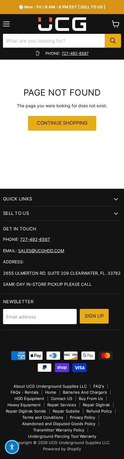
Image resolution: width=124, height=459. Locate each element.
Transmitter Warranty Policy (58, 430)
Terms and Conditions (42, 417)
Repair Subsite (66, 411)
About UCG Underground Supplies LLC (50, 386)
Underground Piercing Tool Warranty (62, 436)
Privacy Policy (82, 417)
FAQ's (98, 386)
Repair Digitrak (96, 404)
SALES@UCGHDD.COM (41, 250)
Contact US (61, 398)
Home (50, 392)
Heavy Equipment (24, 404)
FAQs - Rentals (25, 392)
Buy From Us (91, 398)
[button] (12, 447)
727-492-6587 (75, 53)
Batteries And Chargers (85, 392)
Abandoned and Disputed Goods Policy (58, 423)
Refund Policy (99, 411)
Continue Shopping (62, 123)
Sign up (94, 316)
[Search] (113, 41)
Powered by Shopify (62, 448)
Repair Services (61, 404)
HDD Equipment (29, 398)
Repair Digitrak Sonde (26, 411)
